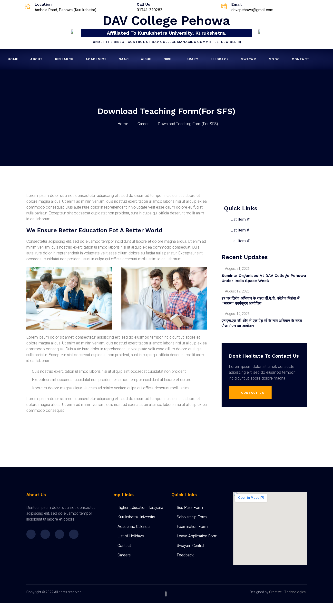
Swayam (248, 59)
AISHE (146, 59)
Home (13, 59)
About (36, 59)
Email (236, 4)
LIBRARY (191, 59)
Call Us (143, 4)
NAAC (124, 59)
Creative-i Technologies (287, 592)
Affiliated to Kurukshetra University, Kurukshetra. (166, 33)
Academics (96, 59)
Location (43, 4)
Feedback (220, 59)
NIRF (167, 59)
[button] (250, 392)
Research (64, 59)
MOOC (274, 59)
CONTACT (300, 59)
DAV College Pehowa (166, 20)
